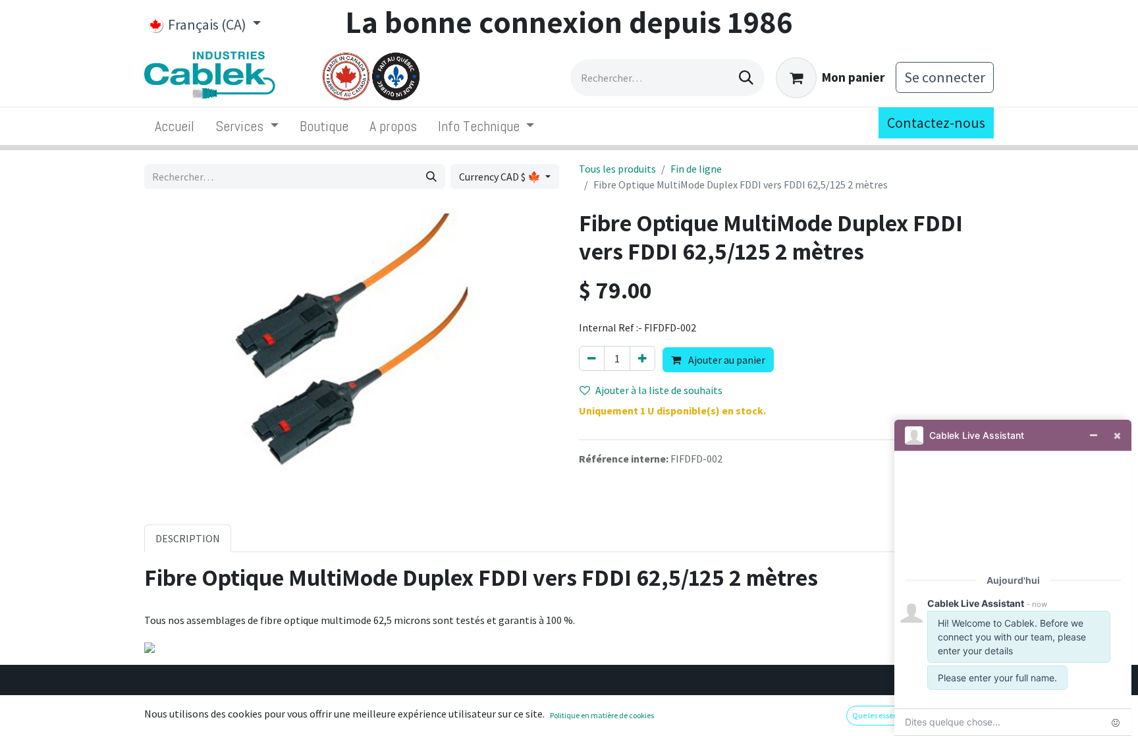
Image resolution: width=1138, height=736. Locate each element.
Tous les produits (617, 168)
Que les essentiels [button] (881, 715)
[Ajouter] (642, 358)
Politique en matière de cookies (602, 715)
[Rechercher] (746, 77)
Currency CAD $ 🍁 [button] (501, 176)
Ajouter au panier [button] (725, 359)
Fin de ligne (696, 168)
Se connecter (944, 77)
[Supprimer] (592, 358)
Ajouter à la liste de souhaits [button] (658, 390)
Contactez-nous (936, 122)
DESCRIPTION (187, 538)
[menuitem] (174, 126)
